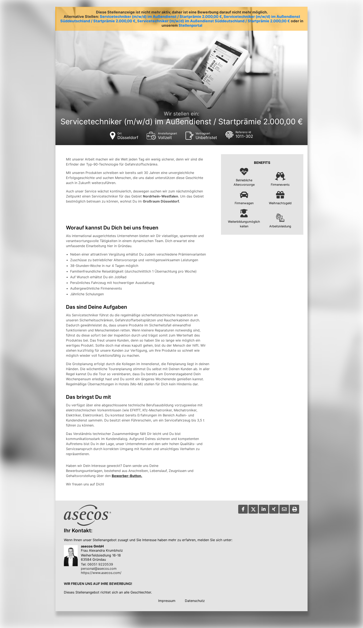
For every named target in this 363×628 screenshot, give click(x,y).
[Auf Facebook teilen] (243, 509)
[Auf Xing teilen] (274, 509)
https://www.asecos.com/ (101, 573)
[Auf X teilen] (253, 509)
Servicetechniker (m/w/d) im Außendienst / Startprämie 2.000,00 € (161, 16)
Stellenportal (190, 25)
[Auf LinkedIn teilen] (263, 509)
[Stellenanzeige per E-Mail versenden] (284, 509)
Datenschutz (195, 601)
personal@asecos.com (99, 568)
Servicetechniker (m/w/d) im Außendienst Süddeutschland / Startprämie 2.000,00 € (213, 21)
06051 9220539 (100, 564)
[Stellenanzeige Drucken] (294, 509)
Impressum (166, 601)
